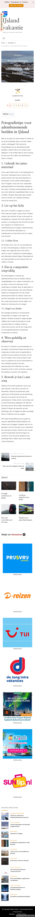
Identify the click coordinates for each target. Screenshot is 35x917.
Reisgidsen (17, 55)
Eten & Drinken (15, 822)
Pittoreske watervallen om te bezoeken (7, 520)
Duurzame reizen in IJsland (19, 861)
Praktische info (15, 867)
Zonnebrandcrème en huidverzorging (17, 888)
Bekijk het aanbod (16, 5)
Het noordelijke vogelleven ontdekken (19, 879)
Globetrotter (17, 96)
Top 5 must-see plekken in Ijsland (19, 852)
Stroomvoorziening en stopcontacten (18, 870)
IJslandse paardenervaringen (20, 896)
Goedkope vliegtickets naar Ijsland (24, 497)
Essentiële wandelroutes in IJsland (6, 496)
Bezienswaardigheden (17, 813)
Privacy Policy (17, 912)
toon (11, 114)
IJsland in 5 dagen (16, 834)
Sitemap (11, 914)
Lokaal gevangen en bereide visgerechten (20, 825)
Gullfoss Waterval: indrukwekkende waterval (19, 816)
